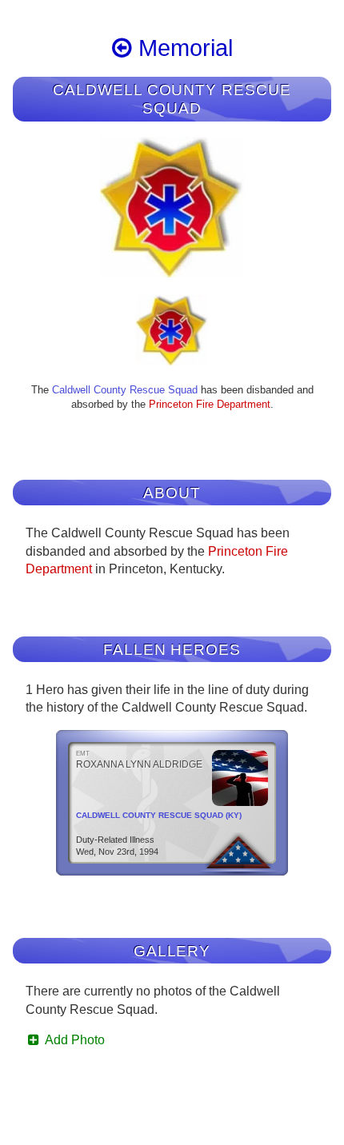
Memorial (182, 48)
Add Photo (73, 1040)
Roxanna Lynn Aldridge (139, 764)
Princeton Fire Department (209, 404)
